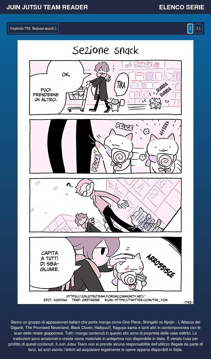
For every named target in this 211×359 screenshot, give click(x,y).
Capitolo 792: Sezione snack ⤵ (33, 28)
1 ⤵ (198, 28)
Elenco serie (181, 6)
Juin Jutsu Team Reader (47, 6)
